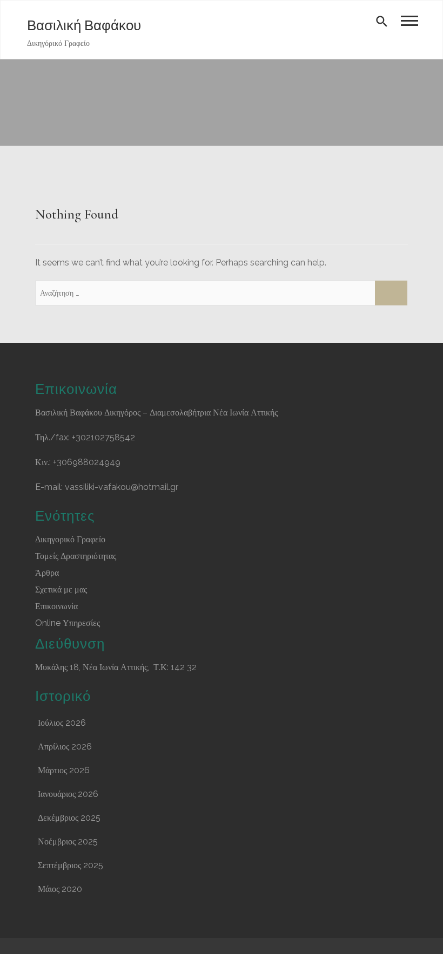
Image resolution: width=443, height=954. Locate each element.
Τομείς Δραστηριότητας (75, 556)
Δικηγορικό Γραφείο (70, 539)
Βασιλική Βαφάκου (84, 25)
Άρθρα (47, 573)
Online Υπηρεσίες (67, 623)
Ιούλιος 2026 (62, 723)
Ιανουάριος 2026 (68, 794)
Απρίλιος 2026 (65, 746)
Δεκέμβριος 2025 (69, 818)
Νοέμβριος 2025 (68, 841)
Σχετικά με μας (61, 589)
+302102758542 (103, 437)
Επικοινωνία (56, 606)
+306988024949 (86, 462)
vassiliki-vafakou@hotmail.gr (121, 487)
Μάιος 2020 (60, 889)
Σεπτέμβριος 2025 (70, 865)
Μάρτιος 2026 (64, 770)
